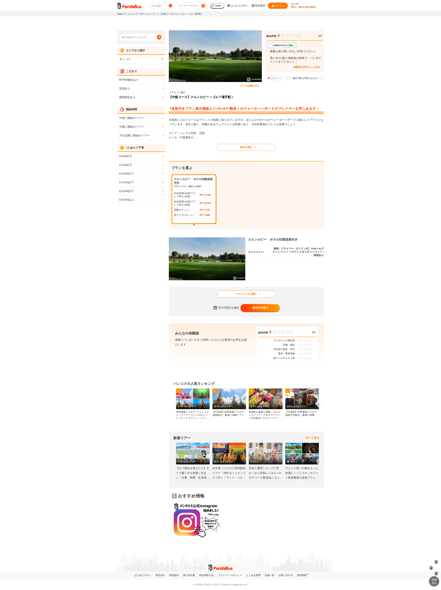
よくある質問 (253, 575)
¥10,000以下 (126, 173)
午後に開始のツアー (131, 126)
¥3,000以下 (125, 156)
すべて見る (312, 437)
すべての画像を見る (249, 86)
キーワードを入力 (188, 5)
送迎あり (124, 88)
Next (319, 404)
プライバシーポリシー (230, 575)
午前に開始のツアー (131, 117)
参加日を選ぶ (260, 307)
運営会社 (160, 575)
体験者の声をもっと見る (307, 67)
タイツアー (152, 14)
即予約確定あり (129, 79)
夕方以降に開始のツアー (134, 135)
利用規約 (174, 575)
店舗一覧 (269, 575)
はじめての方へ (142, 575)
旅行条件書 (189, 575)
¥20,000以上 (126, 199)
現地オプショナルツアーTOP (130, 14)
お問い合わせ (285, 575)
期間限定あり (127, 97)
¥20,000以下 (126, 191)
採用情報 (302, 575)
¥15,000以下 (126, 182)
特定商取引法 (206, 575)
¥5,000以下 (125, 164)
